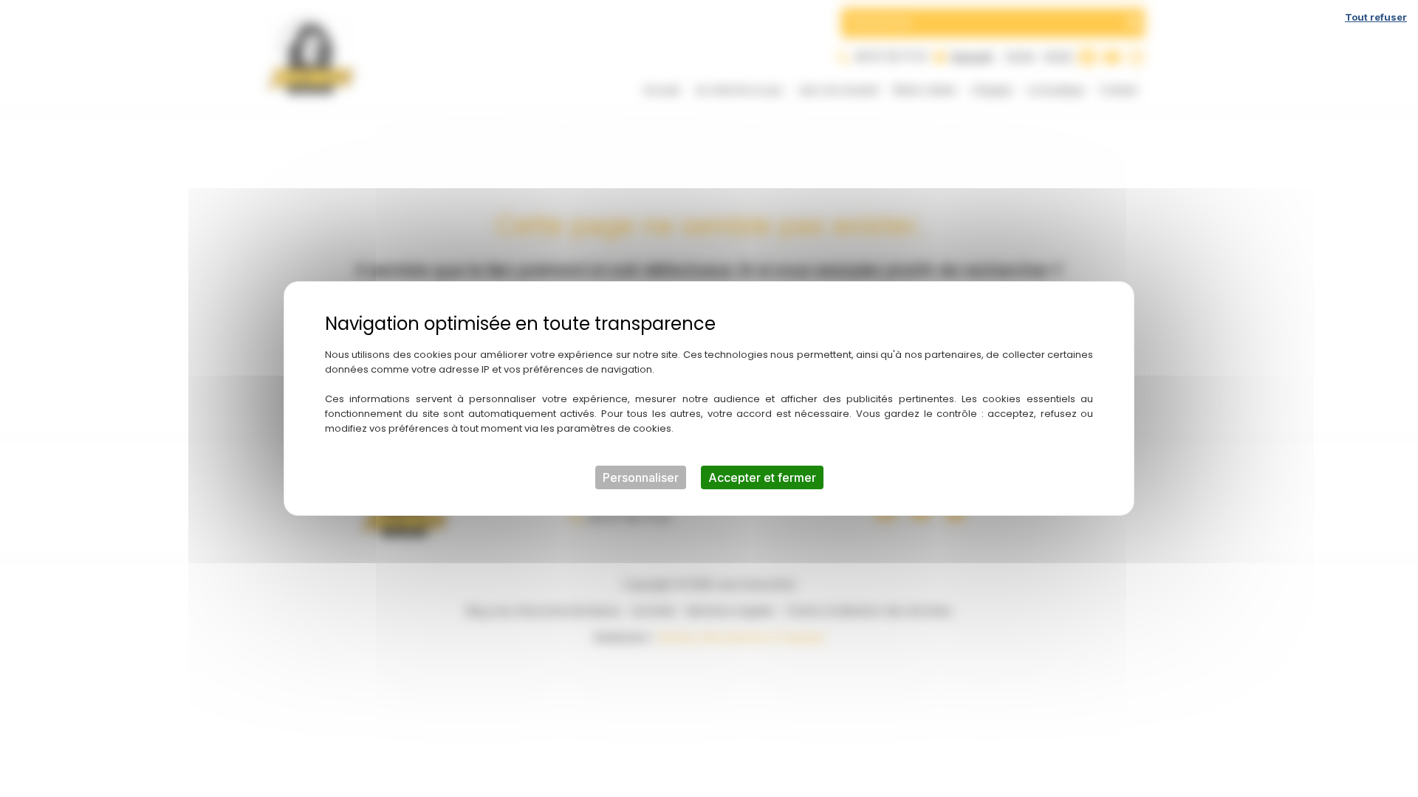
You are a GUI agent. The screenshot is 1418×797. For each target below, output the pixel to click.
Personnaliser (641, 477)
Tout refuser (1376, 17)
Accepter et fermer (762, 477)
